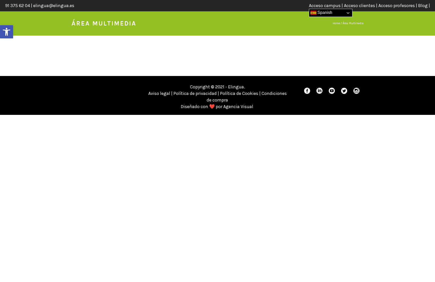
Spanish (324, 12)
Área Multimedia (353, 23)
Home (336, 23)
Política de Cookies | (241, 93)
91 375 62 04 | (19, 5)
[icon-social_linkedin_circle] (320, 91)
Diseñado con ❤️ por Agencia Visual (217, 106)
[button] (6, 31)
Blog (423, 5)
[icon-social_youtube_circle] (333, 91)
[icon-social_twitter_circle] (345, 91)
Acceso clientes (359, 5)
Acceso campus (325, 5)
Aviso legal (159, 93)
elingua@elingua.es (53, 5)
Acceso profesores (396, 5)
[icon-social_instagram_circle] (356, 91)
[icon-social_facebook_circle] (308, 91)
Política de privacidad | (196, 93)
